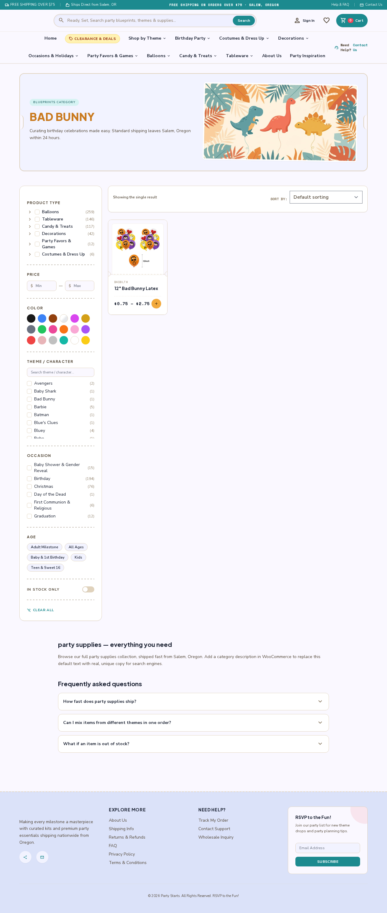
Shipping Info (121, 829)
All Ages (76, 547)
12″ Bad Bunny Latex (136, 288)
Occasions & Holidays (53, 56)
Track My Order (213, 820)
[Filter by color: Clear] (64, 318)
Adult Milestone (44, 547)
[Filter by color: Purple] (85, 329)
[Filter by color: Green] (42, 329)
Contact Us (371, 4)
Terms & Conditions (128, 863)
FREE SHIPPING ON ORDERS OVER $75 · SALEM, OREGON (224, 4)
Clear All (40, 610)
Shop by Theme (147, 38)
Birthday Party (193, 38)
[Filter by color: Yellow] (85, 340)
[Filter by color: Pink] (74, 329)
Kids (78, 557)
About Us (271, 56)
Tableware (240, 56)
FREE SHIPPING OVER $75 (30, 4)
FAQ (113, 846)
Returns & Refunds (127, 837)
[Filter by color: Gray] (31, 329)
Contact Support (214, 829)
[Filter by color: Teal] (64, 340)
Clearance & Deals (92, 38)
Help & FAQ (340, 4)
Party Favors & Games (112, 56)
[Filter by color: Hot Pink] (53, 329)
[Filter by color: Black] (31, 318)
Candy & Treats (198, 56)
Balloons (159, 56)
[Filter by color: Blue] (42, 318)
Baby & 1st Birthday (47, 557)
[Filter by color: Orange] (64, 329)
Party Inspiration (307, 56)
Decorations (293, 38)
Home (50, 38)
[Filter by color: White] (74, 340)
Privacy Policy (122, 854)
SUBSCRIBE (327, 861)
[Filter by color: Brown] (53, 318)
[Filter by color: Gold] (85, 318)
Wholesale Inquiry (215, 837)
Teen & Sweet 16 (45, 567)
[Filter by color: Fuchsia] (74, 318)
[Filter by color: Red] (31, 340)
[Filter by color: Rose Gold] (42, 340)
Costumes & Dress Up (244, 38)
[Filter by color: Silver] (53, 340)
